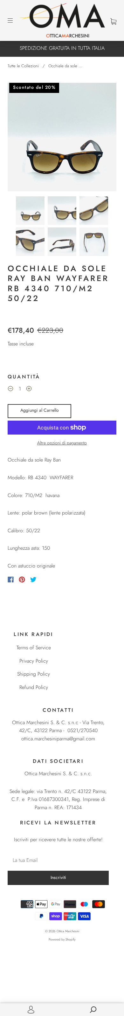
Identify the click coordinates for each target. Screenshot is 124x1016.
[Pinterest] (22, 579)
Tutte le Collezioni (23, 66)
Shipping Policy (33, 674)
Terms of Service (34, 647)
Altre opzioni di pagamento (62, 443)
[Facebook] (10, 579)
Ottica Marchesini (68, 931)
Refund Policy (33, 687)
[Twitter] (33, 579)
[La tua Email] (58, 860)
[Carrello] (113, 20)
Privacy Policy (33, 661)
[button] (18, 138)
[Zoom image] (61, 138)
